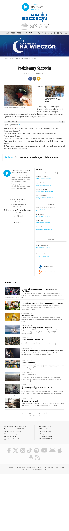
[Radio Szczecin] (34, 17)
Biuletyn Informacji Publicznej (49, 429)
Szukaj (61, 33)
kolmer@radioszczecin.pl (43, 216)
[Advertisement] (18, 489)
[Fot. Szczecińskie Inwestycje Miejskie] (18, 95)
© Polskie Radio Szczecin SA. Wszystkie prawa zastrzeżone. (22, 467)
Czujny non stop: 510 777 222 (15, 429)
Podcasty (20, 33)
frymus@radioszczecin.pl (43, 178)
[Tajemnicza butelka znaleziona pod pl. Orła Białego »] (54, 91)
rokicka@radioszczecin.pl (43, 185)
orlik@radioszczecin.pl (43, 256)
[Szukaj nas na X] (15, 448)
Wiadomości (10, 33)
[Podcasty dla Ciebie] (31, 455)
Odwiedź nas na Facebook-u (42, 33)
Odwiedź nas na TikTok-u (51, 33)
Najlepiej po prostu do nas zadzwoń (39, 33)
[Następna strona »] (46, 413)
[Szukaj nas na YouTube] (44, 448)
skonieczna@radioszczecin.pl (44, 191)
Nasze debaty (21, 157)
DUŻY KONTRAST (46, 439)
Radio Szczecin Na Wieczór (22, 58)
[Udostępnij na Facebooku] (30, 79)
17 (39, 413)
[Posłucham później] (19, 125)
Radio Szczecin (9, 58)
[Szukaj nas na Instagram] (22, 448)
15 (30, 413)
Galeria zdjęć (36, 157)
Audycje (34, 58)
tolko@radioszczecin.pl (43, 222)
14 (25, 413)
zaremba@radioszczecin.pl (44, 229)
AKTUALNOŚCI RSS (49, 272)
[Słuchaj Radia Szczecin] (25, 7)
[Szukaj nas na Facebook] (9, 448)
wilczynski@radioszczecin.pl (44, 198)
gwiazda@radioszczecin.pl (44, 210)
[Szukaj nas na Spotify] (36, 448)
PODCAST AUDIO (48, 266)
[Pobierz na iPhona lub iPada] (60, 448)
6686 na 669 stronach (34, 416)
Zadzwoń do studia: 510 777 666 (16, 426)
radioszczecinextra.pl (12, 439)
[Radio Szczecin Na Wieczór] (34, 45)
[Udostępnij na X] (34, 79)
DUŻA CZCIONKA (46, 436)
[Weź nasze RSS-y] (37, 455)
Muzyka (29, 33)
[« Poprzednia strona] (22, 413)
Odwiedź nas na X (45, 33)
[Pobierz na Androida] (52, 448)
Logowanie (44, 434)
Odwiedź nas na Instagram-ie (48, 33)
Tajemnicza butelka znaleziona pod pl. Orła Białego (53, 99)
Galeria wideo (51, 157)
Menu (66, 33)
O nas (39, 169)
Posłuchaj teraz (46, 431)
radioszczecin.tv (46, 426)
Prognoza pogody (11, 434)
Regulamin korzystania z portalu (49, 467)
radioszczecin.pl (11, 436)
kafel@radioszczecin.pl (43, 247)
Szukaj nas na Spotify (54, 33)
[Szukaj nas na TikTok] (29, 448)
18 (44, 413)
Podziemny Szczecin (34, 68)
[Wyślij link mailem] (39, 79)
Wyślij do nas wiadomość (57, 33)
